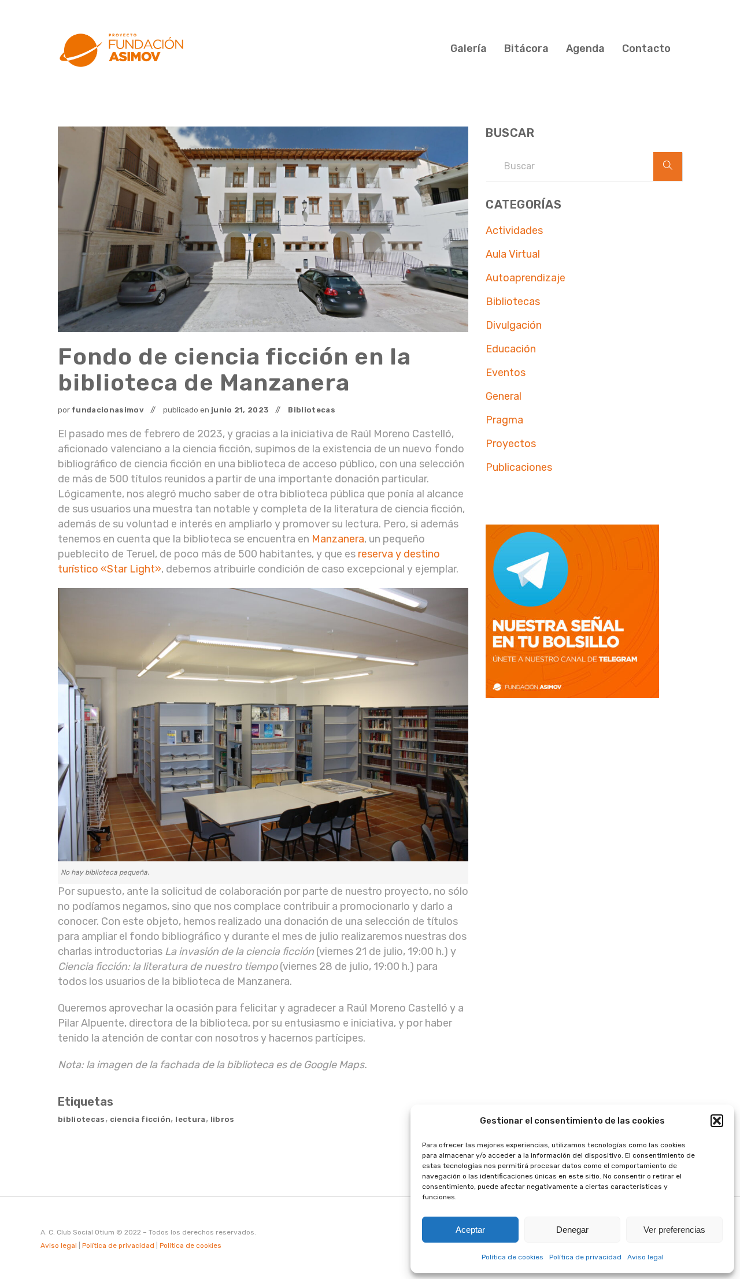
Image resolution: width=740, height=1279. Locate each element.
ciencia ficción (140, 1119)
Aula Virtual (513, 254)
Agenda (585, 48)
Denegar (572, 1230)
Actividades (514, 230)
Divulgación (514, 325)
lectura (190, 1119)
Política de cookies (512, 1257)
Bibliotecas (311, 410)
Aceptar (470, 1230)
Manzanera (338, 539)
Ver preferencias (674, 1230)
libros (222, 1119)
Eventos (506, 372)
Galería (468, 48)
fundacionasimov (108, 410)
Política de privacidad (585, 1257)
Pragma (504, 420)
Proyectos (511, 443)
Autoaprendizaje (525, 278)
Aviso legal (645, 1257)
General (503, 396)
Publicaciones (519, 467)
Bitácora (526, 48)
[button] (717, 1120)
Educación (511, 349)
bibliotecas (81, 1119)
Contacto (646, 48)
